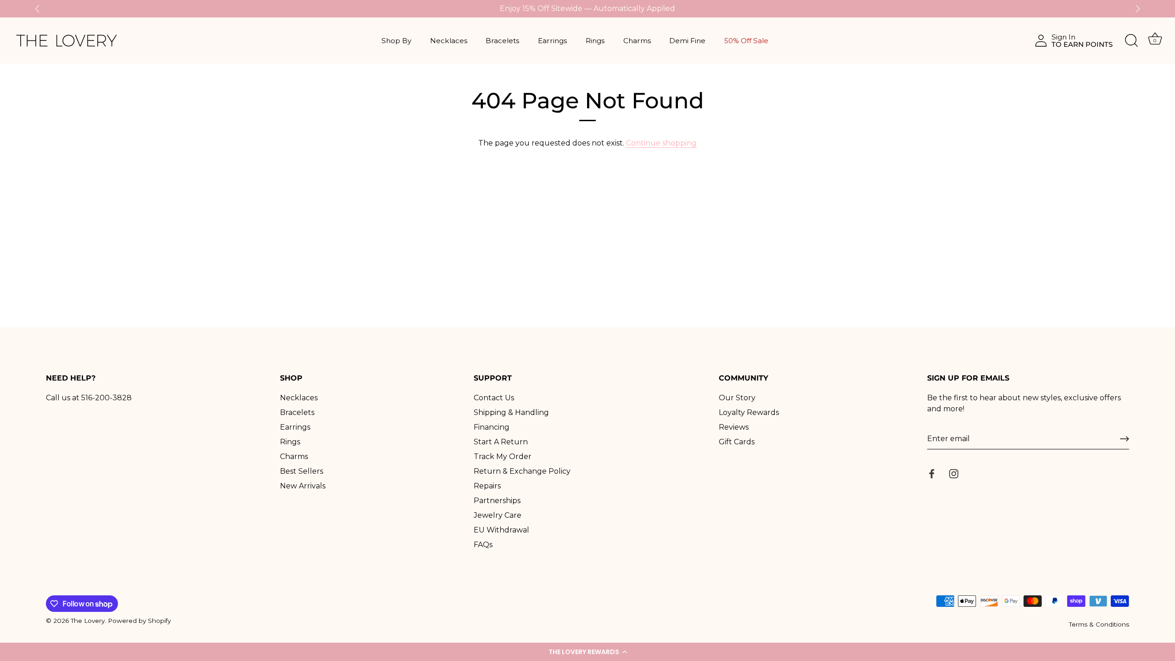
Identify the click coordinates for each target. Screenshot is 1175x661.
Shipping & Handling (511, 412)
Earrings (552, 40)
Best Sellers (301, 471)
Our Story (737, 397)
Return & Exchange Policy (522, 471)
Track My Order (503, 456)
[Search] (1131, 41)
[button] (587, 652)
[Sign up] (1124, 438)
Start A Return (501, 441)
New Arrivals (302, 486)
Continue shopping (661, 143)
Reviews (734, 427)
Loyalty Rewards (749, 412)
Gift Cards (737, 441)
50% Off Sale (746, 40)
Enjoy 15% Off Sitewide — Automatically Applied (587, 8)
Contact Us (494, 397)
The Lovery (88, 620)
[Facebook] (931, 473)
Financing (491, 427)
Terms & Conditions (1099, 624)
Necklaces (448, 40)
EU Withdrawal (501, 530)
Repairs (487, 486)
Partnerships (497, 500)
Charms (637, 40)
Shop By (396, 40)
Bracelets (502, 40)
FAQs (483, 544)
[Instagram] (953, 473)
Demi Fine (687, 40)
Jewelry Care (497, 515)
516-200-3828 (106, 397)
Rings (595, 40)
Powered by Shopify (139, 620)
